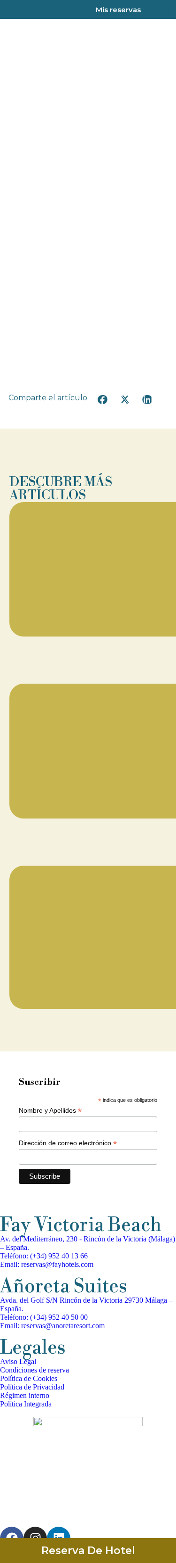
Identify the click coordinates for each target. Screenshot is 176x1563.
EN (163, 10)
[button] (103, 399)
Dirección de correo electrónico (68, 1143)
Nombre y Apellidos (50, 1110)
